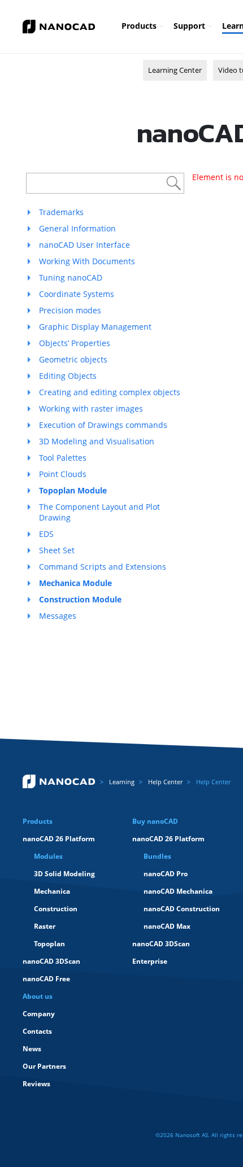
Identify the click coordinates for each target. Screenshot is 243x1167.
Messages (57, 615)
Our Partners (44, 1066)
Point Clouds (62, 474)
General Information (77, 228)
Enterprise (149, 961)
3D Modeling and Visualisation (96, 441)
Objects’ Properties (74, 343)
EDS (46, 533)
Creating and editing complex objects (109, 392)
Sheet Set (57, 550)
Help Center (165, 781)
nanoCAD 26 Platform (59, 838)
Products (139, 25)
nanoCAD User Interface (84, 244)
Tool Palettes (62, 457)
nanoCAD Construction (182, 909)
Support (189, 25)
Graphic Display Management (95, 326)
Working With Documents (87, 261)
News (32, 1049)
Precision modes (70, 310)
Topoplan (49, 944)
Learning (121, 781)
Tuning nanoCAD (70, 277)
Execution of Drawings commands (103, 424)
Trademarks (61, 212)
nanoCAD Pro (166, 873)
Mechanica (52, 891)
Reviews (36, 1084)
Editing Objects (68, 375)
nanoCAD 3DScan (51, 961)
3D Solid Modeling (64, 873)
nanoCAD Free (46, 979)
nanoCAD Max (167, 926)
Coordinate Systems (76, 294)
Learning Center (175, 70)
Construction (55, 909)
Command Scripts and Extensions (102, 566)
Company (39, 1014)
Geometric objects (73, 359)
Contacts (37, 1031)
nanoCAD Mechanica (178, 891)
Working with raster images (91, 408)
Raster (44, 926)
